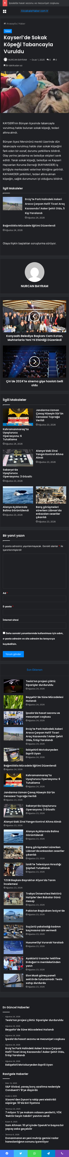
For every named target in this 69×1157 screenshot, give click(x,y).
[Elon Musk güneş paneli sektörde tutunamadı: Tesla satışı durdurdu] (13, 980)
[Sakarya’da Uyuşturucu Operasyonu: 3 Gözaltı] (18, 457)
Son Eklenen (34, 669)
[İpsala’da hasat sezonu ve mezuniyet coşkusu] (13, 718)
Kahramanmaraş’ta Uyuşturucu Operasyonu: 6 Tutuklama (16, 434)
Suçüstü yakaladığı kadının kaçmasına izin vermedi (43, 928)
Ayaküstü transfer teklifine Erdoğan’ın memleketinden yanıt (43, 962)
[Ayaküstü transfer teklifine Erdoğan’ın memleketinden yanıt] (13, 963)
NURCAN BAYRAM (17, 59)
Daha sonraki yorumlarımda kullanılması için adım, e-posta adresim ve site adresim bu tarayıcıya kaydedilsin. (33, 638)
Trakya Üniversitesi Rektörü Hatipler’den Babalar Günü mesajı (43, 897)
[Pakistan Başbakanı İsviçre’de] (13, 915)
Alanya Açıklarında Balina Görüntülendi (16, 508)
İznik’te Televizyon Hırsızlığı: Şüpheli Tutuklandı (44, 866)
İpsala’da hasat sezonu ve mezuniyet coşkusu (34, 3)
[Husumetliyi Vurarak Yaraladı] (13, 947)
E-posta (8, 606)
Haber (22, 23)
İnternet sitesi (11, 619)
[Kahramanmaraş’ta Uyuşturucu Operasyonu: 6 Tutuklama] (18, 417)
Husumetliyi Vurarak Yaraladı (45, 942)
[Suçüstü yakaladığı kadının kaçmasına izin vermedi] (13, 931)
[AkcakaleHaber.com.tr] (34, 11)
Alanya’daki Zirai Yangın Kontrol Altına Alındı (49, 454)
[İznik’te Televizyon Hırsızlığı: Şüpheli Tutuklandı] (13, 869)
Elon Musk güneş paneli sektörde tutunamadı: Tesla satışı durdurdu (44, 979)
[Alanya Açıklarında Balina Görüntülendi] (18, 494)
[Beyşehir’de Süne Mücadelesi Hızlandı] (13, 702)
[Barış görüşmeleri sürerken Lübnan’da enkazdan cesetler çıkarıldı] (51, 494)
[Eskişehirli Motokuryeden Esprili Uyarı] (13, 754)
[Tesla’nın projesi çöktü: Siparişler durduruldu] (13, 686)
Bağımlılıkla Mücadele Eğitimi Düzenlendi (29, 225)
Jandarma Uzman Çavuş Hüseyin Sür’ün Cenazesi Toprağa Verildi (49, 415)
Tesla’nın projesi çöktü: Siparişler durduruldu (41, 683)
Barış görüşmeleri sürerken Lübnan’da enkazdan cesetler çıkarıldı (49, 512)
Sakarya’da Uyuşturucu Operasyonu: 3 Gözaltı (17, 473)
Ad (5, 593)
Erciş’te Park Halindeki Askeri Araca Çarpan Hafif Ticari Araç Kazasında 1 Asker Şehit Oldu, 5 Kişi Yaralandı (44, 734)
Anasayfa (11, 23)
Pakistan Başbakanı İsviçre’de (45, 911)
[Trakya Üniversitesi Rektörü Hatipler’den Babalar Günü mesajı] (13, 898)
